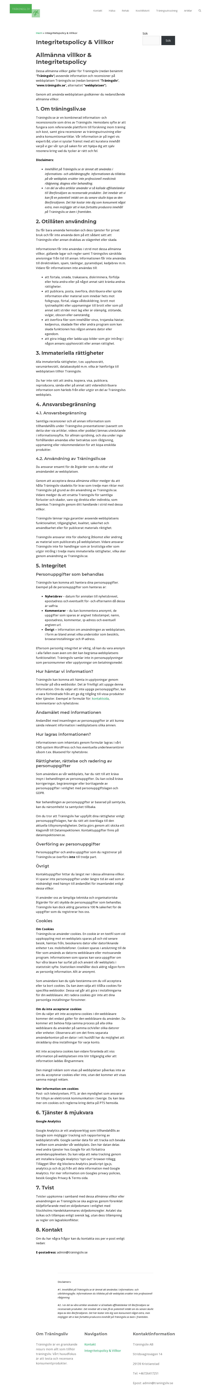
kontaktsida (100, 698)
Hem (39, 33)
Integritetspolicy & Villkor (102, 1351)
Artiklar (188, 10)
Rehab (125, 10)
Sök (145, 33)
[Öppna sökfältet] (199, 10)
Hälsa (112, 10)
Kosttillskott (143, 10)
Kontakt (97, 10)
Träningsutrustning (167, 10)
